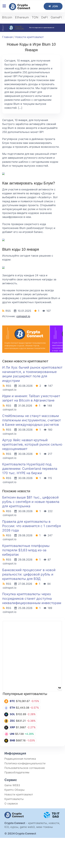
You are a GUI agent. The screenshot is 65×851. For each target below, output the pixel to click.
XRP (12, 727)
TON (35, 17)
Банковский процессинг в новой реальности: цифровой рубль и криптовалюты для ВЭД (29, 574)
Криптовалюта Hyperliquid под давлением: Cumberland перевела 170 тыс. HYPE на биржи (29, 468)
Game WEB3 (12, 785)
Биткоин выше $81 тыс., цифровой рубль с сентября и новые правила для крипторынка (30, 501)
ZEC (12, 720)
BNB (12, 740)
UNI (12, 733)
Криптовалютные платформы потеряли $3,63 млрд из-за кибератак (26, 550)
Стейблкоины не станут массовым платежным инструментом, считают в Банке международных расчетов (31, 420)
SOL (12, 714)
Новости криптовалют (29, 37)
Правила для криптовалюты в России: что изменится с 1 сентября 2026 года (31, 526)
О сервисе (11, 803)
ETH (12, 707)
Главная (7, 37)
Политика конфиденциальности (24, 763)
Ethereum (22, 17)
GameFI (56, 17)
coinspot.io (23, 316)
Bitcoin (7, 17)
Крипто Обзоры (14, 789)
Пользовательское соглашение (24, 767)
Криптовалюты (14, 799)
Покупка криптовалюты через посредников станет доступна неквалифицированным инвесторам (31, 598)
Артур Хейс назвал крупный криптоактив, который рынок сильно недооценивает (32, 444)
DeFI (44, 17)
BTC (12, 701)
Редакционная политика (20, 758)
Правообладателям (16, 772)
